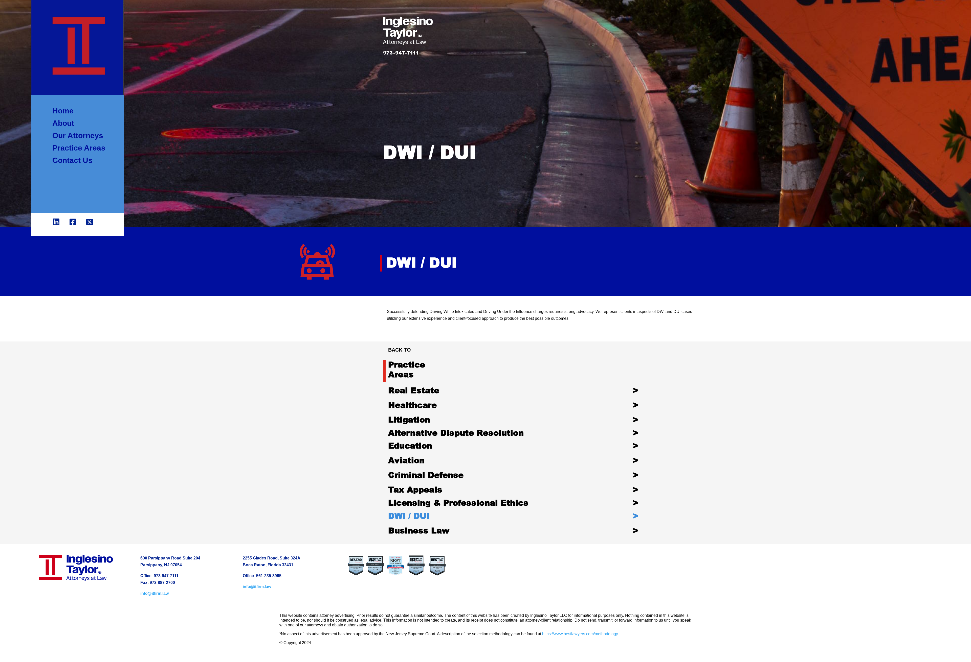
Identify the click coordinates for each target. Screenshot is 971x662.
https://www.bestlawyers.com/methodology (580, 634)
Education (410, 445)
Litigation (409, 419)
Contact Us (72, 160)
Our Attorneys (77, 136)
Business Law (418, 530)
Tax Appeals (415, 489)
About (63, 123)
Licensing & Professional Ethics (458, 502)
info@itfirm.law (154, 593)
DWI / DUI (409, 515)
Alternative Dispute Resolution (456, 432)
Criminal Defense (426, 474)
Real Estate (413, 390)
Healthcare (412, 404)
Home (63, 111)
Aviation (406, 460)
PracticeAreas (406, 369)
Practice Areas (78, 148)
